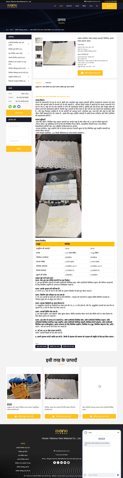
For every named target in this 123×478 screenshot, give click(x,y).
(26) (17, 63)
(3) (16, 81)
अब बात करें (109, 6)
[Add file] (85, 475)
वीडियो (84, 6)
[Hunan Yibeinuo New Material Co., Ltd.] (12, 6)
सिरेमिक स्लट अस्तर (55, 346)
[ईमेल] (19, 106)
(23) (18, 72)
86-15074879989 (111, 1)
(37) (14, 77)
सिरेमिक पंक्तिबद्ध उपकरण (21, 30)
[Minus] (118, 432)
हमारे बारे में (69, 6)
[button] (9, 391)
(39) (15, 53)
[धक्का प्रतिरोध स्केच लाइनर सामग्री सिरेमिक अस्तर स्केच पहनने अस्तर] (59, 53)
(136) (16, 44)
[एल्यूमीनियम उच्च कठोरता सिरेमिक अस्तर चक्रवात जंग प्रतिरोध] (99, 386)
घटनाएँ (77, 6)
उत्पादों (61, 6)
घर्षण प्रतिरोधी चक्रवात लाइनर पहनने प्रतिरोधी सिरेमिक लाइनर (60, 408)
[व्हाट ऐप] (14, 107)
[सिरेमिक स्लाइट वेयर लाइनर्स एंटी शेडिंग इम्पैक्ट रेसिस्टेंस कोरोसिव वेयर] (24, 386)
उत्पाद (11, 30)
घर (55, 6)
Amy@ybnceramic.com (93, 1)
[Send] (118, 475)
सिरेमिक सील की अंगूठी (68, 346)
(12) (15, 49)
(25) (17, 68)
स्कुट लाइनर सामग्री (41, 346)
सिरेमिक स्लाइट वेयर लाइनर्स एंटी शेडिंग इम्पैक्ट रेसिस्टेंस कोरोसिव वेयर (22, 408)
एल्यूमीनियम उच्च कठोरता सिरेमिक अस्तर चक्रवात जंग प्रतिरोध (97, 408)
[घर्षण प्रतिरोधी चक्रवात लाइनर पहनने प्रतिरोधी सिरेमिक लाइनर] (61, 386)
